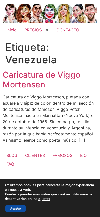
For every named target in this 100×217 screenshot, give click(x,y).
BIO (83, 155)
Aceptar (15, 208)
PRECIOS (33, 29)
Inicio (11, 29)
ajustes (44, 199)
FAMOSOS (62, 155)
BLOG (11, 155)
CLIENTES (35, 155)
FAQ (10, 164)
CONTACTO (67, 29)
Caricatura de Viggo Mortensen (41, 79)
